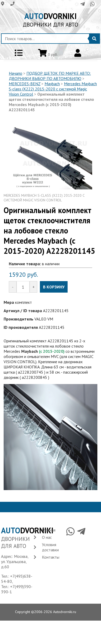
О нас (47, 537)
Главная (48, 530)
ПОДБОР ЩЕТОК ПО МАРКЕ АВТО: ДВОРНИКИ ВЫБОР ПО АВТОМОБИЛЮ (50, 76)
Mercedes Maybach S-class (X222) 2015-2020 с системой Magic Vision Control (53, 89)
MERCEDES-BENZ (24, 83)
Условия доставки (50, 547)
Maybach (52, 83)
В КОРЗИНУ (53, 286)
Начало (15, 73)
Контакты (50, 557)
